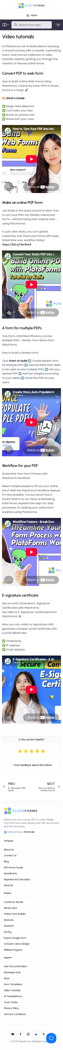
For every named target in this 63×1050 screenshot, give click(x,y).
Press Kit (8, 885)
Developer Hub (12, 972)
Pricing (7, 932)
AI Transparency (13, 996)
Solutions (9, 926)
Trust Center (11, 1002)
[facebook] (20, 1034)
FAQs (6, 978)
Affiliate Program (13, 950)
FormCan (29, 832)
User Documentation (15, 966)
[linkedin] (36, 1034)
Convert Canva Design (17, 944)
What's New (10, 908)
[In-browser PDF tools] (15, 787)
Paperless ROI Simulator (17, 879)
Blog (6, 861)
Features (9, 920)
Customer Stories (13, 902)
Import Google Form (15, 938)
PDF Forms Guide (13, 867)
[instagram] (28, 1034)
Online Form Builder (15, 914)
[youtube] (12, 1034)
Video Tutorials (12, 990)
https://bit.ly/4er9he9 (16, 244)
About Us (9, 849)
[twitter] (43, 1034)
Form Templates (13, 984)
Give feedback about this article (33, 765)
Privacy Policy (11, 1008)
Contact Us (10, 855)
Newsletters (10, 873)
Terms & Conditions (15, 1014)
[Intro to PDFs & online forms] (47, 787)
